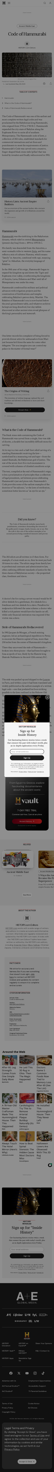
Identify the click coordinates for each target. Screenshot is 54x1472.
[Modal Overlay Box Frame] (27, 736)
